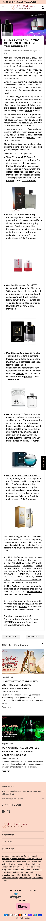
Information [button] (8, 835)
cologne (15, 99)
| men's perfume (16, 856)
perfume (21, 114)
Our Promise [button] (8, 849)
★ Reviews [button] (43, 463)
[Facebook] (3, 811)
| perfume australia (25, 859)
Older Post (11, 637)
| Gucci (34, 861)
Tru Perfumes (22, 918)
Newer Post (35, 637)
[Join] (42, 798)
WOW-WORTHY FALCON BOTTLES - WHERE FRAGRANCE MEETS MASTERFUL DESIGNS (21, 751)
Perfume (10, 229)
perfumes (30, 137)
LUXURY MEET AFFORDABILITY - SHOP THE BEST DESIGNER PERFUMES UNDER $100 (20, 685)
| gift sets (13, 859)
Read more (6, 707)
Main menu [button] (7, 842)
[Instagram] (8, 811)
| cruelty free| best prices (20, 861)
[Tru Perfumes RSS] (43, 644)
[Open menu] (5, 7)
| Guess (26, 856)
